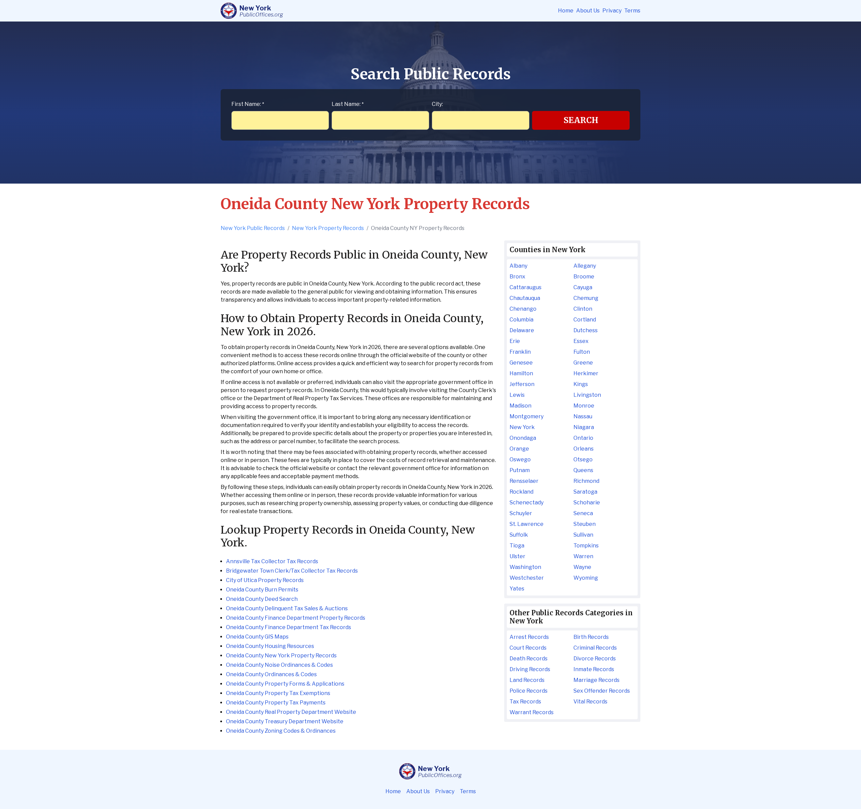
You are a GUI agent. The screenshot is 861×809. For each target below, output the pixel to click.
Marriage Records (596, 680)
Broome (583, 276)
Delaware (522, 330)
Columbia (521, 319)
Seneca (583, 513)
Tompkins (586, 545)
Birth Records (591, 637)
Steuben (584, 524)
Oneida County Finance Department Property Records (295, 618)
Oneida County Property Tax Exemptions (278, 693)
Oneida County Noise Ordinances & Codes (279, 665)
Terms (632, 10)
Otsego (583, 459)
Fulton (581, 352)
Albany (518, 266)
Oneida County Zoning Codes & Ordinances (281, 731)
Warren (583, 556)
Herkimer (585, 373)
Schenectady (527, 502)
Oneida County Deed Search (262, 599)
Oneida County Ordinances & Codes (271, 674)
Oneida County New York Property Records (281, 655)
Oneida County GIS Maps (257, 636)
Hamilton (521, 373)
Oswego (520, 459)
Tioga (517, 545)
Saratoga (585, 492)
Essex (581, 341)
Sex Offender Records (601, 691)
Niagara (583, 427)
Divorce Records (594, 658)
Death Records (529, 658)
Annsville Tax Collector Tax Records (272, 561)
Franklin (520, 352)
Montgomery (527, 416)
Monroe (583, 405)
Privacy (612, 10)
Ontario (583, 438)
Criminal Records (595, 648)
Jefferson (522, 384)
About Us (588, 10)
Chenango (523, 309)
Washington (525, 567)
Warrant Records (532, 712)
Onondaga (523, 438)
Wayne (582, 567)
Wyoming (585, 578)
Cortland (584, 319)
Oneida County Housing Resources (270, 646)
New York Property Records (328, 228)
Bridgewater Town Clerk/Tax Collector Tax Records (292, 571)
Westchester (527, 578)
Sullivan (583, 535)
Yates (517, 588)
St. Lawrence (527, 524)
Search (581, 120)
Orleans (583, 449)
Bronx (517, 276)
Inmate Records (593, 669)
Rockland (521, 492)
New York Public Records (253, 228)
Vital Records (590, 701)
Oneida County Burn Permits (262, 589)
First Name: (247, 104)
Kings (580, 384)
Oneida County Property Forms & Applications (285, 684)
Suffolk (519, 535)
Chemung (585, 298)
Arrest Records (529, 637)
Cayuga (582, 287)
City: (437, 104)
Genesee (521, 362)
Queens (583, 470)
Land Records (527, 680)
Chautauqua (525, 298)
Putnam (520, 470)
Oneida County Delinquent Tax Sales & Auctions (287, 608)
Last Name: (348, 104)
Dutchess (585, 330)
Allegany (584, 266)
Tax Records (525, 701)
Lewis (517, 395)
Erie (515, 341)
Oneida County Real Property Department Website (291, 712)
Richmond (586, 481)
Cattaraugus (525, 287)
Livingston (587, 395)
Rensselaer (524, 481)
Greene (583, 362)
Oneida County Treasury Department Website (284, 721)
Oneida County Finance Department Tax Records (288, 627)
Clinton (582, 309)
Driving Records (530, 669)
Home (565, 10)
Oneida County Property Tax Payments (276, 702)
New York (522, 427)
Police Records (529, 691)
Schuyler (521, 513)
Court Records (528, 648)
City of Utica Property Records (265, 580)
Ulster (517, 556)
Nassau (582, 416)
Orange (519, 449)
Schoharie (586, 502)
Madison (520, 405)
